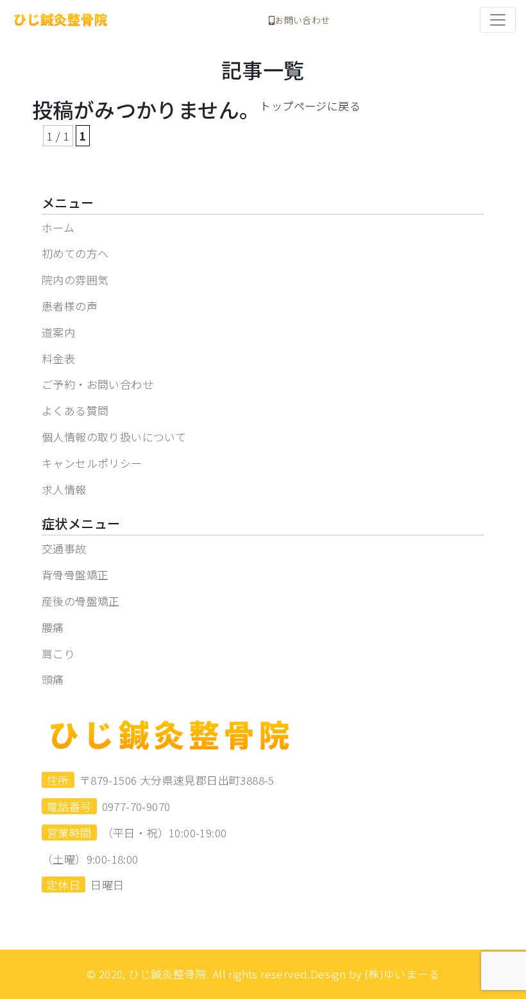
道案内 (58, 332)
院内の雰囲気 (75, 279)
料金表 (58, 358)
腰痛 (53, 627)
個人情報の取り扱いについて (114, 437)
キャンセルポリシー (92, 463)
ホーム (58, 227)
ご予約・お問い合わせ (97, 384)
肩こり (58, 653)
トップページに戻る (310, 106)
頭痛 (53, 679)
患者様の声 (70, 306)
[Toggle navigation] (498, 20)
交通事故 (64, 548)
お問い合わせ (302, 19)
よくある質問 (75, 410)
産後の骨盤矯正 (81, 601)
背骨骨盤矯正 (75, 575)
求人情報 (64, 489)
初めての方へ (75, 253)
